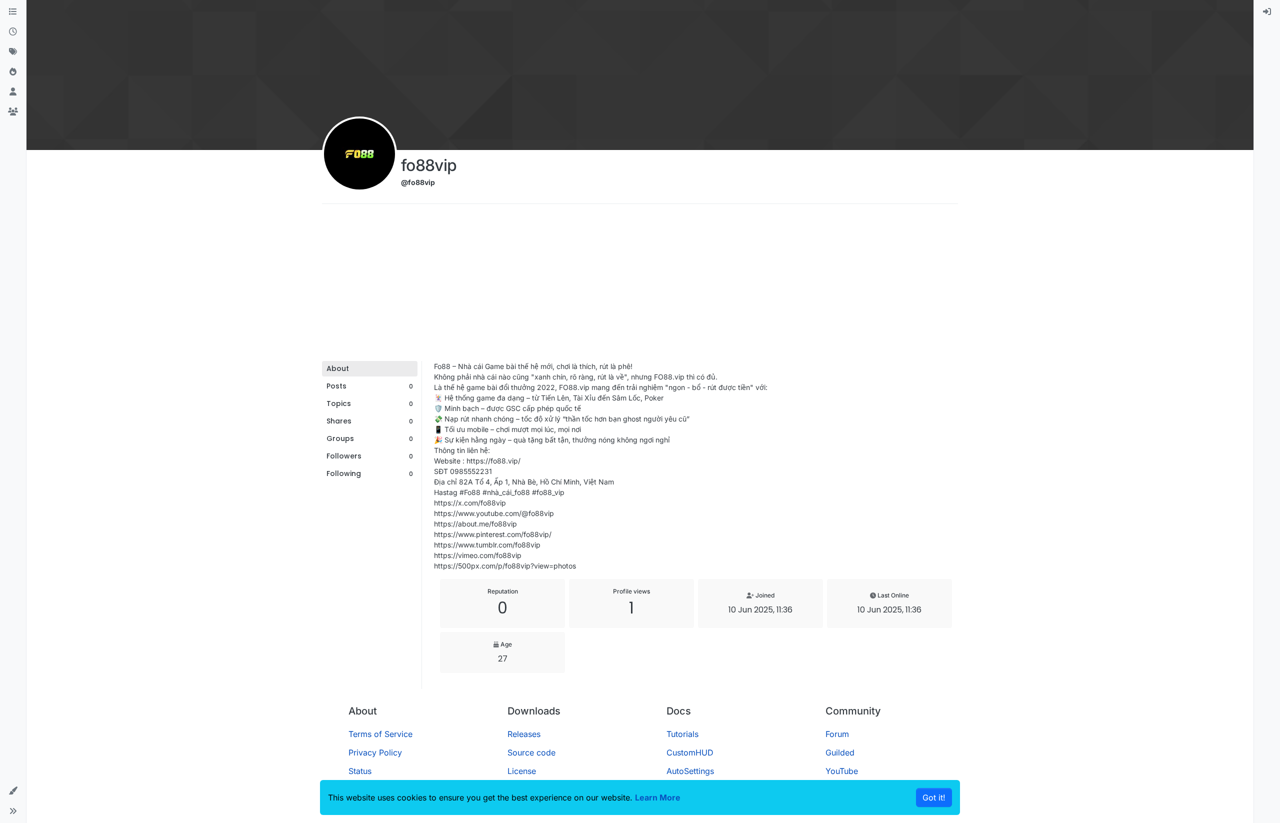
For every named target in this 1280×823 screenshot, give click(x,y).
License (522, 771)
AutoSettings (690, 771)
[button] (13, 791)
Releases (524, 734)
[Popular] (13, 72)
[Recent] (13, 32)
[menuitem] (1267, 12)
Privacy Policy (375, 753)
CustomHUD (690, 753)
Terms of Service (380, 734)
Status (360, 771)
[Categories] (13, 12)
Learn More (657, 797)
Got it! (934, 797)
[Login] (1267, 12)
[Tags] (13, 52)
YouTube (842, 771)
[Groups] (13, 112)
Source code (532, 753)
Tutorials (682, 734)
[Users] (13, 92)
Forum (837, 734)
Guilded (840, 753)
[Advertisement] (640, 286)
